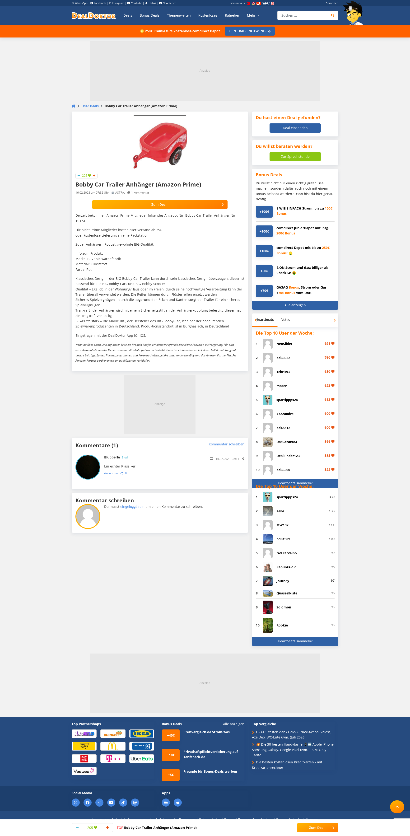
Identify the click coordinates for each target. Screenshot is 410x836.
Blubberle (116, 457)
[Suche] (332, 15)
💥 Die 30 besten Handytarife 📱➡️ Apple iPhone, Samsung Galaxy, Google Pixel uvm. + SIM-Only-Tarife (293, 749)
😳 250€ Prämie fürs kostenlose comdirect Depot (180, 31)
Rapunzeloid (286, 567)
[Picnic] (84, 758)
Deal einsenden (295, 128)
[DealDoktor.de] (94, 15)
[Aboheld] (84, 733)
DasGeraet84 (286, 441)
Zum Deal (159, 204)
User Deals (90, 106)
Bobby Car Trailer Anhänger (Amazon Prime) (157, 827)
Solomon (283, 607)
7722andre (285, 413)
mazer (281, 385)
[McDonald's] (113, 746)
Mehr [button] (251, 15)
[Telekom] (113, 758)
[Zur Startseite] (354, 13)
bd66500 (283, 469)
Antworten (111, 473)
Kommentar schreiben (226, 444)
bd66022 (283, 357)
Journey (282, 581)
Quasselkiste (286, 593)
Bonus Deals (149, 15)
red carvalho (286, 553)
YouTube (136, 3)
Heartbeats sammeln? (295, 483)
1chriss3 (283, 371)
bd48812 (283, 427)
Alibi (280, 511)
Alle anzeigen (295, 305)
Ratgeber (232, 15)
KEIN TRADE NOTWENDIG (248, 31)
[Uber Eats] (141, 758)
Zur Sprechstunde (295, 156)
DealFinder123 (288, 455)
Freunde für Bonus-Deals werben (210, 771)
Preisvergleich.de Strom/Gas (206, 732)
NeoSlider (284, 343)
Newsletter (169, 3)
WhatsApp (81, 3)
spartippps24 (287, 399)
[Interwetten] (84, 746)
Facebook (100, 3)
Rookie (282, 625)
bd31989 (283, 539)
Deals (127, 15)
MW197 (282, 525)
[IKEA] (141, 733)
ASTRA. (120, 193)
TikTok (152, 3)
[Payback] (141, 746)
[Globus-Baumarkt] (113, 733)
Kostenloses (207, 15)
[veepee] (84, 771)
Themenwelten (179, 15)
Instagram (118, 3)
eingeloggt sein (132, 506)
